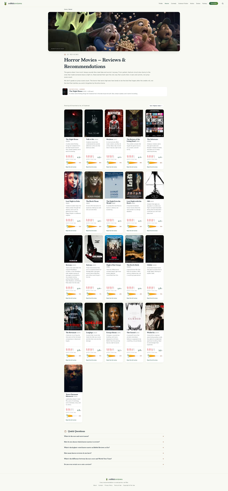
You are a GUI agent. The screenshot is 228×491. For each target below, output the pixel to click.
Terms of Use (117, 485)
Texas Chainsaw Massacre (72, 395)
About (95, 485)
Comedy (173, 3)
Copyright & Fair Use (129, 485)
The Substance (152, 139)
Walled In (151, 332)
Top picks (214, 3)
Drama (198, 3)
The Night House (72, 139)
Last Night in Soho (73, 201)
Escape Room (111, 332)
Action (192, 3)
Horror (167, 3)
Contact (100, 485)
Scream (69, 265)
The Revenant (71, 332)
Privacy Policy (108, 485)
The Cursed (131, 332)
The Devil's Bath (133, 265)
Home (66, 9)
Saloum (89, 265)
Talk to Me (90, 139)
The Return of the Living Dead (133, 140)
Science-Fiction (183, 3)
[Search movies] (222, 3)
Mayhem (109, 139)
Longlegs (89, 332)
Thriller (161, 3)
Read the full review (71, 167)
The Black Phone (92, 201)
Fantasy (204, 3)
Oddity (149, 265)
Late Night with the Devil (134, 202)
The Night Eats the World (113, 202)
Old (148, 201)
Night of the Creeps (113, 265)
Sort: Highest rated (155, 105)
